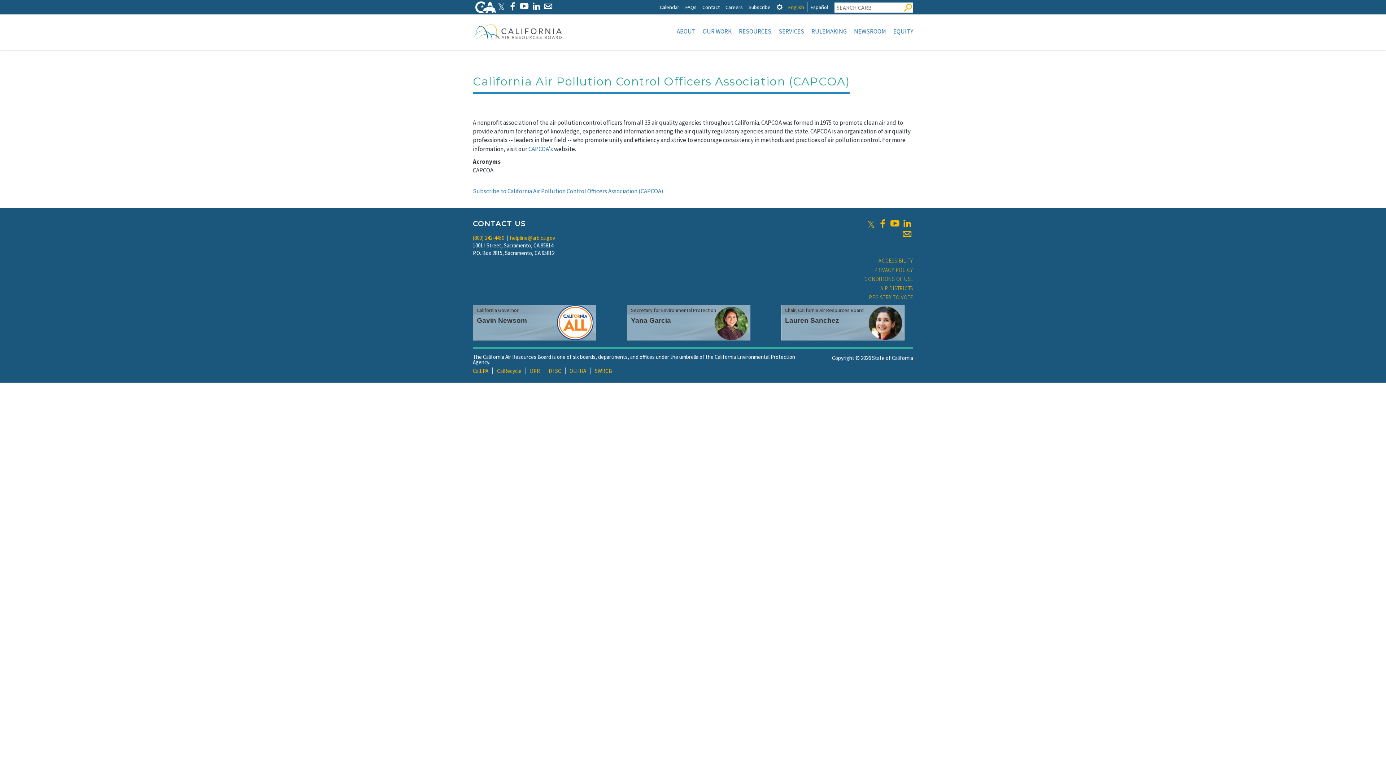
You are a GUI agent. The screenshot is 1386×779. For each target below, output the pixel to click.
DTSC (555, 371)
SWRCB (603, 371)
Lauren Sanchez (812, 320)
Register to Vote (891, 297)
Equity (903, 31)
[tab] (779, 7)
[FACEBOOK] (512, 6)
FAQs (691, 7)
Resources (755, 31)
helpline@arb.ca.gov (532, 237)
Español (819, 7)
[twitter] (871, 223)
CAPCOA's (540, 149)
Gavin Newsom (502, 320)
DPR (535, 371)
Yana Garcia (651, 320)
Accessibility (896, 260)
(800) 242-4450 (488, 237)
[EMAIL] (548, 6)
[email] (907, 234)
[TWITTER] (501, 6)
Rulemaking (829, 31)
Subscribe (760, 7)
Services (791, 31)
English (796, 7)
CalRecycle (509, 371)
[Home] (518, 31)
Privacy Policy (894, 270)
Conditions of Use (888, 279)
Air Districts (896, 288)
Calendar (669, 7)
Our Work (717, 31)
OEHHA (578, 371)
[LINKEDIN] (536, 6)
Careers (734, 7)
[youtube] (894, 223)
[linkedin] (907, 223)
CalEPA (480, 371)
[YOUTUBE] (524, 6)
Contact (711, 7)
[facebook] (882, 223)
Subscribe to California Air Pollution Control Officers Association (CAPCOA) (568, 191)
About (686, 31)
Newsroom (870, 31)
